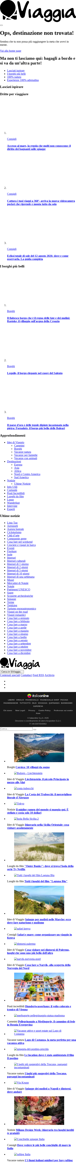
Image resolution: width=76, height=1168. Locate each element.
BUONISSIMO (66, 703)
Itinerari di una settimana (20, 576)
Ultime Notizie (22, 483)
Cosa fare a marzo (17, 624)
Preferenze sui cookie (63, 710)
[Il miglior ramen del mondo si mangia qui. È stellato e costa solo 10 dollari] (41, 803)
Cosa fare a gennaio (18, 618)
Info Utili (12, 486)
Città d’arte (13, 535)
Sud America (21, 477)
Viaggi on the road (17, 611)
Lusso (10, 499)
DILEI (34, 703)
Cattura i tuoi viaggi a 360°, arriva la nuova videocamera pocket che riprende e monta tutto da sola (41, 202)
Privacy (31, 710)
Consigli (11, 138)
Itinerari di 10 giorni (18, 573)
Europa (18, 464)
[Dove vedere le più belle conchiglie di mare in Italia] (41, 1139)
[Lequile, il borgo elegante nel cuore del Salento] (41, 344)
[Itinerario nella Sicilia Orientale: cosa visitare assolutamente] (41, 818)
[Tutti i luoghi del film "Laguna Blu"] (41, 875)
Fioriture (12, 551)
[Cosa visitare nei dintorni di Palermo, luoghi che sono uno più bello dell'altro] (41, 943)
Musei (10, 579)
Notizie (11, 480)
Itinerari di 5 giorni (17, 570)
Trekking (12, 605)
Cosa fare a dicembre (19, 653)
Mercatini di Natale (17, 583)
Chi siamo (7, 710)
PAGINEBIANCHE (11, 703)
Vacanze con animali (25, 458)
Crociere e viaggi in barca (21, 544)
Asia (16, 467)
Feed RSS (38, 675)
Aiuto (38, 713)
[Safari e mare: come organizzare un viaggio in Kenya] (41, 928)
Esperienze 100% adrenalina (23, 80)
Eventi (10, 548)
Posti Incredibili (16, 493)
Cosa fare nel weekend (20, 541)
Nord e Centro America (27, 474)
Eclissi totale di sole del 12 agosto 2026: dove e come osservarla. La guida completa (37, 257)
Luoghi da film (15, 496)
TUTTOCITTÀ (25, 703)
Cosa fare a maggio (18, 630)
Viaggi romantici (16, 614)
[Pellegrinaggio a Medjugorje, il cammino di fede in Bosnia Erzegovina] (41, 1015)
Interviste (12, 505)
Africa (17, 470)
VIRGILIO (20, 700)
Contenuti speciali (10, 675)
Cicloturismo (14, 532)
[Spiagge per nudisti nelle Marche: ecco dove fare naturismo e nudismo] (41, 900)
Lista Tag (12, 522)
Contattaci (26, 675)
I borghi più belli (16, 73)
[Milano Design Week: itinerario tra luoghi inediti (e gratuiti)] (41, 1111)
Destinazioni (14, 461)
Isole (9, 554)
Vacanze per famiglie (25, 455)
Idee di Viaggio (15, 442)
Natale (10, 586)
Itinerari (11, 557)
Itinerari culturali (16, 560)
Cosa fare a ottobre (17, 646)
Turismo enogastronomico (21, 608)
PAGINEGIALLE (32, 700)
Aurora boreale (15, 529)
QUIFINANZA (54, 703)
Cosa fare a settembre (19, 643)
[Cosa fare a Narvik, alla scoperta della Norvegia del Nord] (41, 959)
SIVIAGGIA (42, 703)
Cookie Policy (45, 710)
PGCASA (64, 700)
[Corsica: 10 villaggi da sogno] (41, 748)
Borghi (11, 311)
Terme (10, 602)
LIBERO (11, 700)
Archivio (49, 675)
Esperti (11, 509)
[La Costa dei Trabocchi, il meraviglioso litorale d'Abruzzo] (41, 788)
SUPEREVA (38, 706)
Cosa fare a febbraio (18, 621)
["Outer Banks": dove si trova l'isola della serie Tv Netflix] (41, 847)
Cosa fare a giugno (17, 633)
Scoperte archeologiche (20, 595)
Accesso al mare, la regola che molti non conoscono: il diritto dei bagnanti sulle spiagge (39, 147)
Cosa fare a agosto (17, 640)
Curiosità (12, 490)
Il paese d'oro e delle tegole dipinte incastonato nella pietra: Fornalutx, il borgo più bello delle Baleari (38, 427)
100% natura (14, 76)
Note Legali (20, 710)
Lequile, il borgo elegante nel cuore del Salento (35, 373)
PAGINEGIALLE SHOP (49, 700)
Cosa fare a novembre (19, 649)
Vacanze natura (22, 451)
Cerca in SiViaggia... (11, 671)
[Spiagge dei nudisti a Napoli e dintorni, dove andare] (41, 1082)
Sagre (10, 592)
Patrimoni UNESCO (18, 589)
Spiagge (11, 599)
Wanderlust (13, 502)
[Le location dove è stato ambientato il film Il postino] (41, 1049)
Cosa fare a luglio (17, 637)
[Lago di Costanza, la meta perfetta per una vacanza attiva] (41, 1032)
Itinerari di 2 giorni (17, 567)
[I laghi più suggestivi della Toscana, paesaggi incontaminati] (41, 1066)
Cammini (19, 445)
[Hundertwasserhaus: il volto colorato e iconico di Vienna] (41, 987)
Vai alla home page (10, 50)
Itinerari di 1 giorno (18, 564)
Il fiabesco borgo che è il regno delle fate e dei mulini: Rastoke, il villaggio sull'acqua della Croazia (38, 320)
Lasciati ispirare (16, 70)
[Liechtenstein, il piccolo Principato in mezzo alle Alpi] (41, 773)
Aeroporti (12, 525)
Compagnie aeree (17, 538)
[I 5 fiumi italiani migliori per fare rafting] (41, 1154)
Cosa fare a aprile (17, 627)
